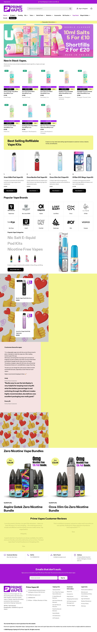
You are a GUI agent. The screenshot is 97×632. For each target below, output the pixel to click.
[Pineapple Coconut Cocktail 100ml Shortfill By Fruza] (85, 77)
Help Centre (7, 1)
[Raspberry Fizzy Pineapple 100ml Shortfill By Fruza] (67, 77)
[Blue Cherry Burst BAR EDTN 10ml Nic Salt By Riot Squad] (35, 258)
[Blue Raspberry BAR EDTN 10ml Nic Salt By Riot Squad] (19, 258)
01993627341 (31, 597)
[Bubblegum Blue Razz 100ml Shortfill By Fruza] (30, 111)
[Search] (70, 9)
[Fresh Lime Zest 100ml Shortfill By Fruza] (12, 111)
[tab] (22, 237)
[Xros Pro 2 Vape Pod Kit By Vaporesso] (24, 321)
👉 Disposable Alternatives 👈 (48, 22)
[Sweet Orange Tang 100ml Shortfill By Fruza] (12, 77)
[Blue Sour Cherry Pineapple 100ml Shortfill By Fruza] (48, 111)
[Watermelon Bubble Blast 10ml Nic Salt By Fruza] (27, 258)
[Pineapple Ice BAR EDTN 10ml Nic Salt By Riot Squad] (11, 258)
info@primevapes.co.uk (34, 595)
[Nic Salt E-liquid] (68, 251)
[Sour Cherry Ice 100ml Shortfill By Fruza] (48, 77)
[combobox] (49, 8)
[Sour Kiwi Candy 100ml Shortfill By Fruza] (30, 77)
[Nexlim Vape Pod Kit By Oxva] (24, 287)
